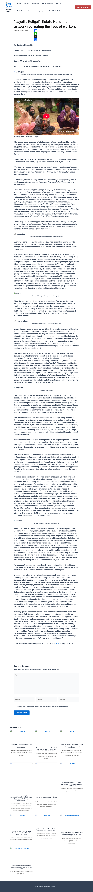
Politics (26, 3)
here (57, 643)
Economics (35, 3)
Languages (40, 11)
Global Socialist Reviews (9, 9)
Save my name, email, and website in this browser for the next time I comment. (43, 707)
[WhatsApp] (56, 33)
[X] (56, 36)
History (58, 3)
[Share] (56, 39)
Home (19, 3)
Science (31, 11)
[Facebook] (56, 30)
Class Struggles (47, 3)
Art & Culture (21, 11)
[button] (45, 11)
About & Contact (54, 11)
